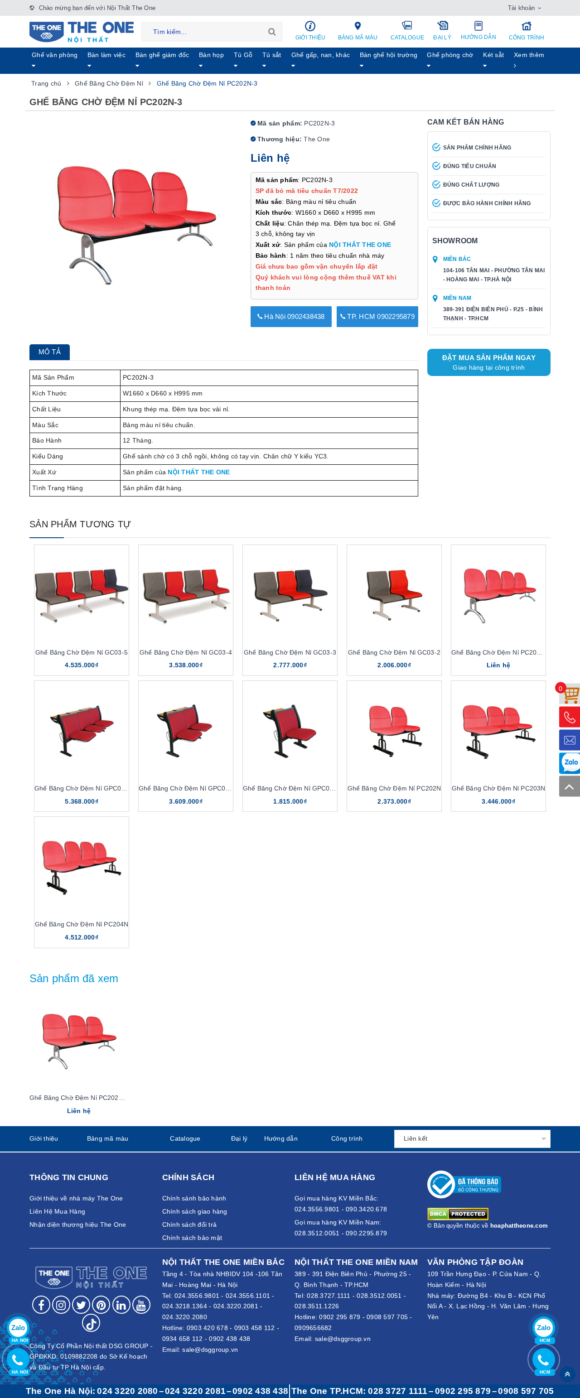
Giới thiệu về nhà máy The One (76, 1198)
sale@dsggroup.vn (210, 1349)
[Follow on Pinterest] (101, 1305)
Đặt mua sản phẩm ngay (489, 362)
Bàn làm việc (106, 54)
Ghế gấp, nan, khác (320, 54)
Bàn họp (211, 54)
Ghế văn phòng (54, 54)
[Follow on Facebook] (41, 1305)
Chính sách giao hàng (194, 1211)
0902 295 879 (339, 1317)
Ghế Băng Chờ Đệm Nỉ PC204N (82, 924)
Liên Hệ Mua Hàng (57, 1211)
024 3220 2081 (195, 1391)
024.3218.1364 (184, 1306)
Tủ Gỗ (243, 54)
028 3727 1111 (397, 1391)
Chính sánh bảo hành (194, 1198)
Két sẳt (493, 54)
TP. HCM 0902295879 (380, 316)
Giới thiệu (310, 37)
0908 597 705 (387, 1317)
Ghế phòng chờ (450, 54)
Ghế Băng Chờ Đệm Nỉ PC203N (499, 788)
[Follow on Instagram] (61, 1305)
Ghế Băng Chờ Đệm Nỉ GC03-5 (81, 652)
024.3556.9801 (196, 1295)
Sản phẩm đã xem (74, 978)
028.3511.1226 (317, 1306)
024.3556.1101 (248, 1295)
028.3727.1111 (328, 1295)
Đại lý (442, 37)
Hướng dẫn (478, 37)
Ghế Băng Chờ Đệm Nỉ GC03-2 (394, 652)
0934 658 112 (182, 1338)
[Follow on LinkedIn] (121, 1305)
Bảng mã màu (358, 37)
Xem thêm (529, 54)
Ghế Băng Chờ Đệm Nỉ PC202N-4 (501, 652)
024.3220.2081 (235, 1306)
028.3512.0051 (379, 1295)
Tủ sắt (271, 54)
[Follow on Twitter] (81, 1305)
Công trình (527, 37)
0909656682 (313, 1327)
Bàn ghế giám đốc (162, 54)
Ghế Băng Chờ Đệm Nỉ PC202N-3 (79, 1097)
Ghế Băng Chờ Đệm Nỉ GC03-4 (186, 652)
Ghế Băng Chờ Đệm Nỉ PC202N (394, 788)
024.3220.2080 (184, 1317)
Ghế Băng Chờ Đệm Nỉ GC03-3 (290, 652)
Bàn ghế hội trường (389, 54)
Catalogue (407, 37)
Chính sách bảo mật (192, 1237)
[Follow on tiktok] (91, 1323)
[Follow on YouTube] (141, 1305)
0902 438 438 (229, 1338)
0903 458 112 (254, 1327)
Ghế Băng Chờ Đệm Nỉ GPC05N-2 (189, 788)
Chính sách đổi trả (189, 1224)
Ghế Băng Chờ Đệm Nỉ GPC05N (290, 788)
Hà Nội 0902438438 (293, 316)
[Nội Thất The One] (81, 31)
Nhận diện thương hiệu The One (77, 1224)
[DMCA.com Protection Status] (457, 1213)
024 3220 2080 (127, 1391)
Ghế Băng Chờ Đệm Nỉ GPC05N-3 (84, 788)
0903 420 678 (207, 1327)
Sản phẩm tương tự (80, 524)
